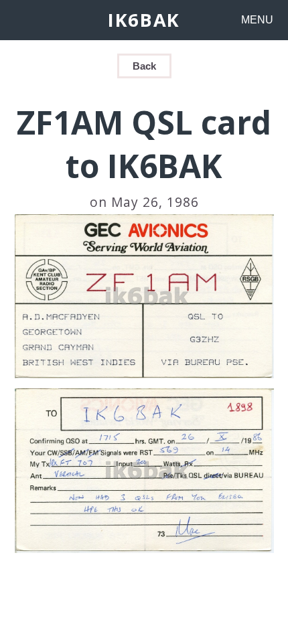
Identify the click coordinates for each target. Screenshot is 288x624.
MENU (257, 19)
